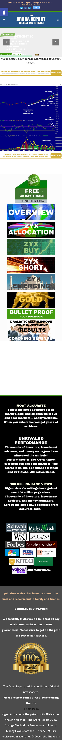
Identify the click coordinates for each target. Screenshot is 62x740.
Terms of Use (31, 697)
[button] (4, 12)
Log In (36, 8)
